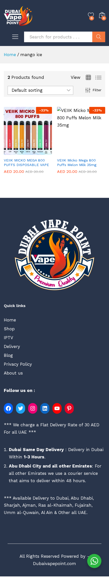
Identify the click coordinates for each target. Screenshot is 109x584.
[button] (69, 152)
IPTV (8, 337)
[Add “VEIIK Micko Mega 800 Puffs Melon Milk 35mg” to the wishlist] (92, 152)
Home (10, 319)
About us (13, 373)
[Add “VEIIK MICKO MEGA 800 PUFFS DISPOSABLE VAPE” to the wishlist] (39, 152)
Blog (8, 355)
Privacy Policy (18, 364)
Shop (9, 328)
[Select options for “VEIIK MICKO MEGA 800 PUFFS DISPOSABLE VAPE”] (16, 152)
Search (98, 37)
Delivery (12, 346)
